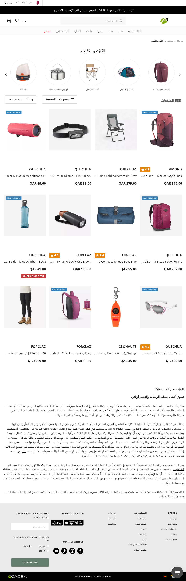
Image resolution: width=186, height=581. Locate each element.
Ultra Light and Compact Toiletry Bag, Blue (116, 261)
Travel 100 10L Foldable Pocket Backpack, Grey (70, 353)
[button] (9, 20)
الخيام (148, 424)
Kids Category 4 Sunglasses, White (161, 353)
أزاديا (172, 496)
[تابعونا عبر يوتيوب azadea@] (57, 551)
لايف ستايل (62, 31)
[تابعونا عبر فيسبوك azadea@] (81, 551)
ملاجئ (111, 424)
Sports (42, 551)
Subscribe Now (30, 562)
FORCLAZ (129, 255)
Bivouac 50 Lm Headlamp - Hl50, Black (70, 176)
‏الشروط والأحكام (140, 550)
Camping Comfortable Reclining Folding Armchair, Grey (116, 176)
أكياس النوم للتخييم (81, 437)
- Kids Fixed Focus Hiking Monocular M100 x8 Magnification (25, 176)
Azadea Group (171, 539)
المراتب (105, 433)
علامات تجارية (135, 31)
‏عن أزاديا (173, 518)
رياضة (89, 31)
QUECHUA (128, 169)
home (180, 41)
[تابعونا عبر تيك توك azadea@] (65, 551)
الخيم (78, 410)
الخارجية (22, 451)
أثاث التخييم (154, 433)
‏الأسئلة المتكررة (141, 524)
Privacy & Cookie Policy (138, 544)
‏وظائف (174, 534)
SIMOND (175, 169)
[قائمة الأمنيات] (17, 20)
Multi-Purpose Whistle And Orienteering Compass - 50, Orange (116, 353)
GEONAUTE (127, 347)
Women (42, 546)
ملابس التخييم (137, 410)
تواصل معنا (172, 524)
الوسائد (94, 433)
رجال (100, 31)
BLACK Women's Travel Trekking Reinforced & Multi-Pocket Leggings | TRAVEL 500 (25, 353)
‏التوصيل (143, 529)
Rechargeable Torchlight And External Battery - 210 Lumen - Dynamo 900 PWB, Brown (70, 261)
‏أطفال (77, 31)
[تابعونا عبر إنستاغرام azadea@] (73, 551)
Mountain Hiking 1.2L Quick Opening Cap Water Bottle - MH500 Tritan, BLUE (25, 261)
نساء (110, 31)
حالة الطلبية (112, 518)
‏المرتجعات (143, 534)
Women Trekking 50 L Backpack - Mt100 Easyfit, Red (161, 176)
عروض (47, 31)
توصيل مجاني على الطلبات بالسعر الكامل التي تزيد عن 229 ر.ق (93, 10)
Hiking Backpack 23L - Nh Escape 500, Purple (161, 261)
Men (26, 546)
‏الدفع (145, 539)
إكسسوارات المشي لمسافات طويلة (105, 410)
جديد (120, 31)
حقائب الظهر (39, 465)
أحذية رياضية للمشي (26, 442)
